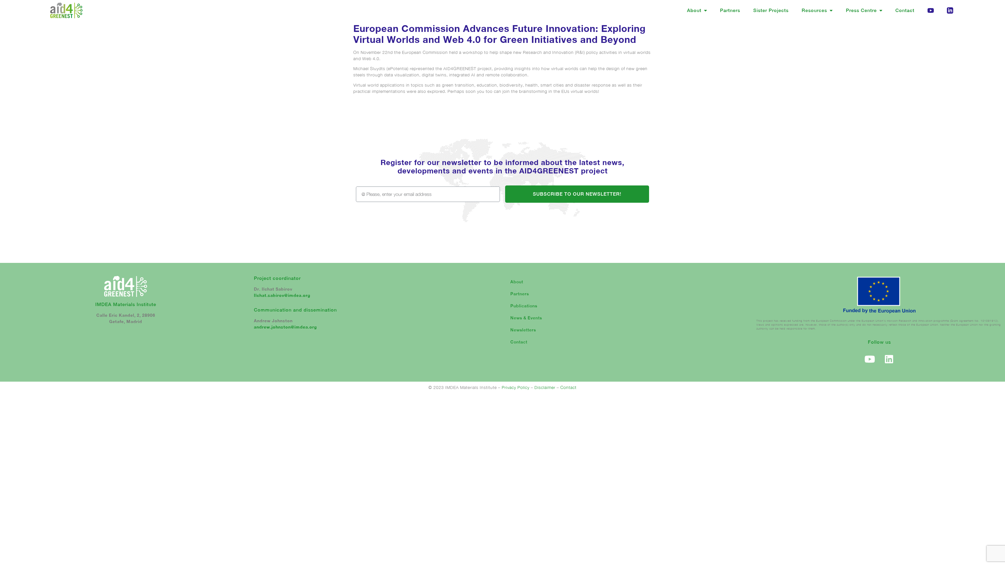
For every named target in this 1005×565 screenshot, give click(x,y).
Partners (730, 10)
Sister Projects (771, 10)
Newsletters (523, 329)
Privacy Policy (515, 387)
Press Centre (861, 10)
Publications (523, 305)
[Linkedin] (889, 359)
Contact (904, 10)
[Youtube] (870, 359)
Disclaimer (544, 387)
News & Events (526, 317)
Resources (814, 10)
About (694, 10)
